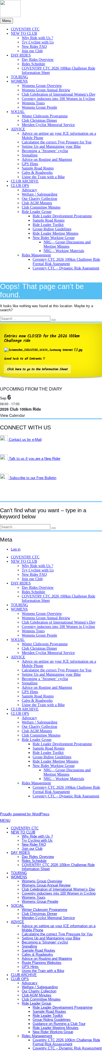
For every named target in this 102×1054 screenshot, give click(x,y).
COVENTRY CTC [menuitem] (25, 828)
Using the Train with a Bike (43, 177)
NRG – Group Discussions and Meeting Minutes (67, 244)
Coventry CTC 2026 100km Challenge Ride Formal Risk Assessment (66, 261)
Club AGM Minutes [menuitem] (36, 995)
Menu (6, 21)
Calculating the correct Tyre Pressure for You (56, 142)
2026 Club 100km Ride (20, 409)
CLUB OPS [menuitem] (20, 979)
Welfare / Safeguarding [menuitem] (40, 987)
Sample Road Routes (38, 168)
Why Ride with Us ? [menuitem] (37, 836)
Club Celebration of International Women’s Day (58, 94)
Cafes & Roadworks (37, 173)
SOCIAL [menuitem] (17, 906)
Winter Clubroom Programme (45, 116)
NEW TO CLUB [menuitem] (23, 832)
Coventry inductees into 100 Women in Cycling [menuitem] (58, 893)
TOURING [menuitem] (19, 873)
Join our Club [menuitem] (32, 849)
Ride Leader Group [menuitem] (36, 1003)
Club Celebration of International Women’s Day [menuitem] (58, 889)
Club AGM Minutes (37, 203)
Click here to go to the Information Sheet (37, 369)
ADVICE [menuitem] (17, 922)
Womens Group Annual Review (46, 90)
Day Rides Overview (38, 60)
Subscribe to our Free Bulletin (32, 478)
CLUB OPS (20, 186)
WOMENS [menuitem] (19, 877)
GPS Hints (30, 164)
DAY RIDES (21, 55)
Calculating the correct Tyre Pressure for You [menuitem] (57, 934)
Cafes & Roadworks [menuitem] (37, 954)
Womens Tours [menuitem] (33, 897)
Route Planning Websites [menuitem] (41, 963)
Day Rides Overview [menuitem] (38, 857)
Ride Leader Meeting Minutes (55, 233)
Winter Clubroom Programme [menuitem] (44, 910)
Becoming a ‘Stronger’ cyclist (45, 151)
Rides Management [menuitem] (37, 1036)
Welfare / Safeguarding (39, 194)
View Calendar (12, 415)
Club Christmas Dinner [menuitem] (39, 914)
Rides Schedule (33, 64)
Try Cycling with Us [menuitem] (37, 840)
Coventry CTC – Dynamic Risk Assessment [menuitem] (67, 1048)
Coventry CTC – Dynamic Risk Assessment (66, 268)
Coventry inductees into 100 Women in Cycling (58, 99)
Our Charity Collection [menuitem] (39, 991)
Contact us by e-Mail (25, 440)
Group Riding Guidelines (52, 229)
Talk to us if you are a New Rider (34, 459)
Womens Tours (33, 103)
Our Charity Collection (39, 199)
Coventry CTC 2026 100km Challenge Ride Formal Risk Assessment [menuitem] (66, 1042)
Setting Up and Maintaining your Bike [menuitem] (51, 938)
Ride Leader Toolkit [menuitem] (48, 1016)
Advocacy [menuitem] (30, 983)
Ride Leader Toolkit (48, 225)
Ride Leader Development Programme (62, 216)
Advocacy (29, 190)
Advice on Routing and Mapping (47, 160)
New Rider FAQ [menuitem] (34, 844)
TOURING (19, 77)
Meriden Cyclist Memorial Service (48, 125)
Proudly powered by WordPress (25, 814)
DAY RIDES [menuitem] (20, 853)
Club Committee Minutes (41, 207)
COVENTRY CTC (25, 29)
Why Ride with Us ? (37, 38)
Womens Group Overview (42, 86)
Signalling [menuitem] (29, 946)
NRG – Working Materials (64, 251)
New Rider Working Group (54, 238)
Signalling (30, 155)
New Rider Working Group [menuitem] (53, 1032)
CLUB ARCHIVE (25, 181)
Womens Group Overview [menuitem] (42, 881)
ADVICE (18, 129)
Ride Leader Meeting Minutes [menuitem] (56, 1028)
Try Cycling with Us (38, 42)
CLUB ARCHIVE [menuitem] (24, 975)
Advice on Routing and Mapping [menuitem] (47, 959)
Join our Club (32, 51)
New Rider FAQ (34, 47)
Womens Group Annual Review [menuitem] (46, 885)
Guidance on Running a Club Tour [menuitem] (59, 1024)
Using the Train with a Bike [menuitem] (43, 971)
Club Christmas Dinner (39, 120)
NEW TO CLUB (24, 34)
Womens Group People (39, 107)
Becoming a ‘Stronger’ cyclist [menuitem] (45, 942)
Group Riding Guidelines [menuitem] (52, 1020)
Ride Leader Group (36, 212)
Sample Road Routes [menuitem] (38, 950)
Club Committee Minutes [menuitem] (41, 999)
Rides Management (36, 255)
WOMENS (19, 81)
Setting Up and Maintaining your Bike (51, 146)
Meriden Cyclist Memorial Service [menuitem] (48, 918)
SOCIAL (18, 112)
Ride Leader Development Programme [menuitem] (62, 1007)
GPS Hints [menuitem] (30, 967)
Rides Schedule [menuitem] (34, 861)
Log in (15, 549)
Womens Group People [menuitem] (40, 901)
